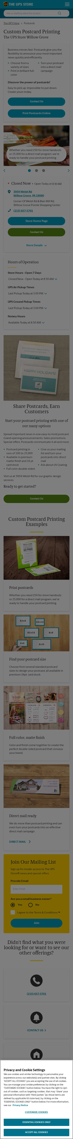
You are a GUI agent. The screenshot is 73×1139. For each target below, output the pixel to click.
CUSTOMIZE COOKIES (36, 1112)
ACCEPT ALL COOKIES (36, 1132)
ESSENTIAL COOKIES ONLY (37, 1122)
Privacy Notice (20, 1105)
